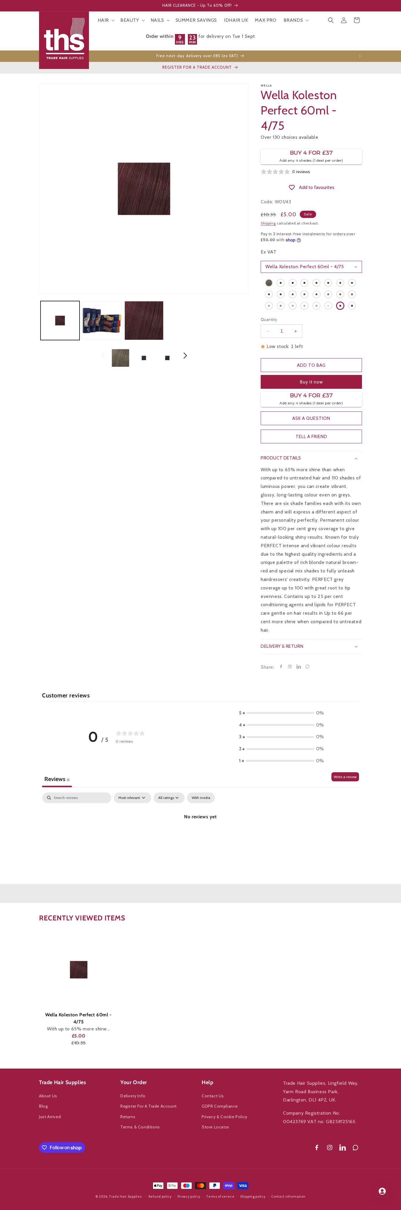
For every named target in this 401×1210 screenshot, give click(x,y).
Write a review (345, 777)
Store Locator (215, 1127)
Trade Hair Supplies (125, 1196)
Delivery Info (133, 1096)
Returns (127, 1116)
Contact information (288, 1196)
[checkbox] (201, 797)
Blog (43, 1106)
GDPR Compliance (220, 1106)
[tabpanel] (200, 836)
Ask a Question (311, 418)
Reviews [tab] (57, 779)
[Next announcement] (359, 56)
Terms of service (220, 1196)
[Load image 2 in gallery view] (102, 320)
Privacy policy (189, 1196)
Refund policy (160, 1196)
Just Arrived (50, 1116)
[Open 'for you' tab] (382, 1191)
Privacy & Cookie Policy (224, 1116)
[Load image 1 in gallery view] (60, 320)
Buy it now (311, 382)
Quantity (269, 319)
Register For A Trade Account (148, 1106)
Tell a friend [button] (311, 436)
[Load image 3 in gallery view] (144, 320)
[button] (105, 20)
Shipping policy (253, 1196)
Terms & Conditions (140, 1127)
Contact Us (213, 1096)
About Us (48, 1096)
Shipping (268, 223)
